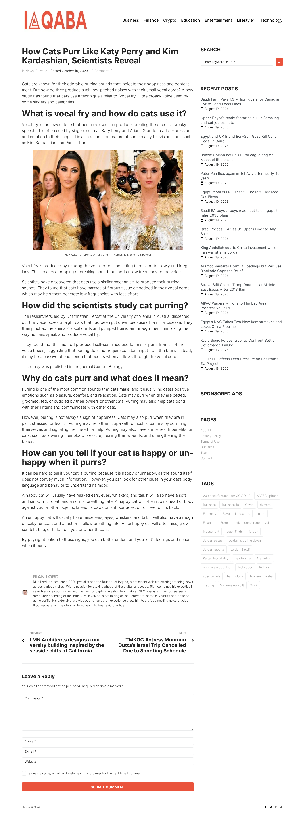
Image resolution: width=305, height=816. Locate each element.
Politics (264, 567)
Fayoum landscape (236, 513)
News (29, 71)
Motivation (245, 567)
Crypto (169, 20)
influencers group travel (252, 522)
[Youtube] (281, 807)
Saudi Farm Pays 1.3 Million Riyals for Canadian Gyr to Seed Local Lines (240, 101)
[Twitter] (270, 807)
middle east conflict (217, 567)
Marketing (264, 558)
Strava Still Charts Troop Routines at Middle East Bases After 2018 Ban (238, 287)
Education (190, 20)
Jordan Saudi (240, 549)
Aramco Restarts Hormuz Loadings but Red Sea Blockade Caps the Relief (241, 268)
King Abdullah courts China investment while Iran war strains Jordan (238, 249)
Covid (249, 505)
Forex (224, 522)
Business (130, 20)
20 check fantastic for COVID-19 (227, 496)
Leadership (243, 558)
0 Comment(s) (102, 71)
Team (205, 452)
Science (41, 71)
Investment (211, 531)
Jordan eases (212, 540)
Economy (209, 513)
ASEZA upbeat (267, 496)
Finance (151, 20)
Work (253, 585)
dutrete (265, 505)
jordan (253, 531)
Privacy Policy (211, 436)
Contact (206, 458)
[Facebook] (265, 807)
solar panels (211, 576)
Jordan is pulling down (245, 540)
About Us (207, 430)
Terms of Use (210, 441)
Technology (271, 20)
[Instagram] (276, 807)
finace (260, 513)
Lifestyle (245, 20)
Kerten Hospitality (215, 558)
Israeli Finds (234, 531)
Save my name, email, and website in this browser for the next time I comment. (86, 773)
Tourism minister (261, 576)
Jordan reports (213, 549)
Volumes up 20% (232, 585)
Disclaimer (208, 447)
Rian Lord (46, 577)
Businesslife (230, 505)
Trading (208, 585)
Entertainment (218, 20)
